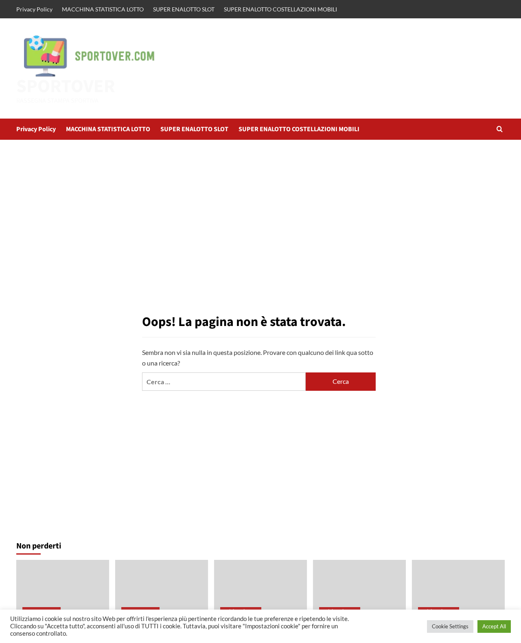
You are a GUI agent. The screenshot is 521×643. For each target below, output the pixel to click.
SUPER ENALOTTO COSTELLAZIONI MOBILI (280, 9)
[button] (500, 129)
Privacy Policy (34, 9)
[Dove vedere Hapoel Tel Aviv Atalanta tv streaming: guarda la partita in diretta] (359, 591)
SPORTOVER (65, 86)
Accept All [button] (494, 626)
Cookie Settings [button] (450, 626)
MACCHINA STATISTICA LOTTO (103, 9)
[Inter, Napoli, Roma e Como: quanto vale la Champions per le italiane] (260, 591)
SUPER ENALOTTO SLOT (184, 9)
